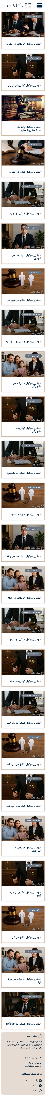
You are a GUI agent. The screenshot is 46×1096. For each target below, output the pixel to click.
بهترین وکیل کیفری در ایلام (25, 681)
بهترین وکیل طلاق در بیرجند (24, 764)
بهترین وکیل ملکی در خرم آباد (23, 1024)
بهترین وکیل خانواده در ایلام (24, 598)
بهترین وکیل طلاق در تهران (25, 172)
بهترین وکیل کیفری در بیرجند (23, 806)
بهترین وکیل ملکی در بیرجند (24, 723)
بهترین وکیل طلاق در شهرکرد (23, 300)
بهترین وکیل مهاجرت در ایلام (24, 556)
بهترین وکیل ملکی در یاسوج (24, 473)
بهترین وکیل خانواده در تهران (23, 44)
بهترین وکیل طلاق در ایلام (26, 515)
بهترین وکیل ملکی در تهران (25, 214)
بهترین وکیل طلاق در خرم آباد (23, 937)
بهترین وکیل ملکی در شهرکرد (23, 342)
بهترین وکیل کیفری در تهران (24, 85)
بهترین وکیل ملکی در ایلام (25, 639)
